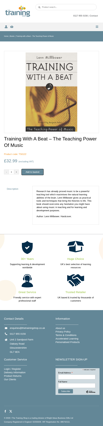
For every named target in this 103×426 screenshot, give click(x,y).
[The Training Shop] (17, 6)
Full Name (62, 382)
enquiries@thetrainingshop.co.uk (27, 328)
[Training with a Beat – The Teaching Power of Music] (51, 92)
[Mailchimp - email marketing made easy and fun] (90, 394)
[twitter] (10, 411)
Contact (94, 15)
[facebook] (5, 411)
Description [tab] (12, 189)
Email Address (65, 372)
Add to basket (32, 172)
